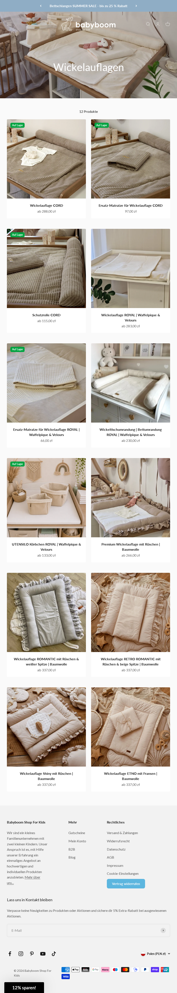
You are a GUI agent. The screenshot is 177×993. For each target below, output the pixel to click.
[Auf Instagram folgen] (21, 954)
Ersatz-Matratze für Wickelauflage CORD (131, 205)
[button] (24, 987)
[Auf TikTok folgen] (54, 954)
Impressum (115, 865)
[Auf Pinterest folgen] (32, 954)
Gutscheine (76, 833)
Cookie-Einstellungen (123, 873)
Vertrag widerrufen (126, 884)
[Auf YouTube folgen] (43, 954)
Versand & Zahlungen (122, 833)
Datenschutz (116, 849)
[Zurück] (40, 6)
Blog (72, 857)
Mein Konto (77, 841)
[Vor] (136, 6)
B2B (71, 849)
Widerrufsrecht (118, 841)
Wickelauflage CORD (46, 205)
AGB (110, 857)
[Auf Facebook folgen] (10, 954)
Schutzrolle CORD (46, 315)
